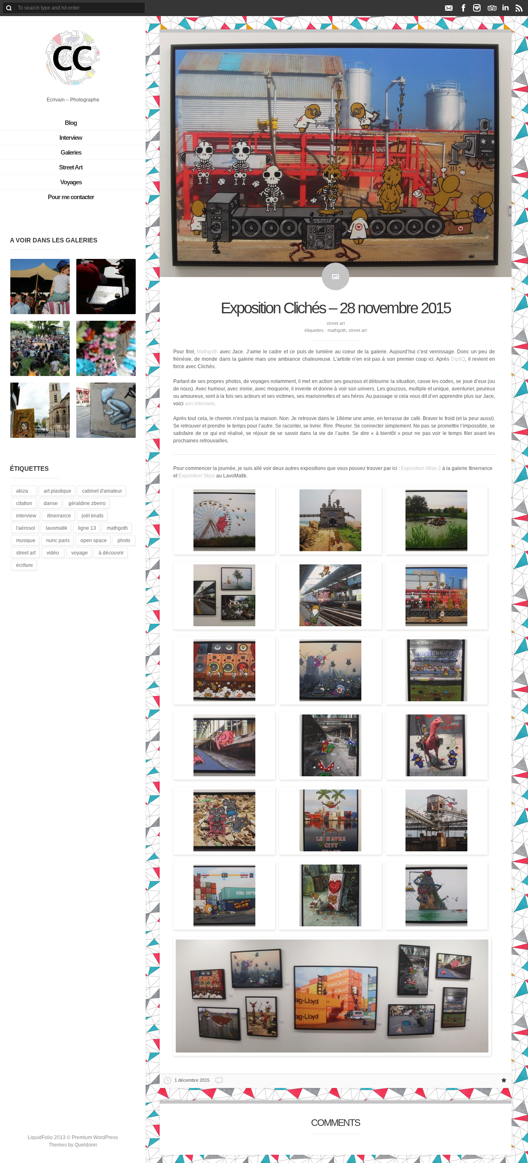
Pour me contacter (71, 196)
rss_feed (519, 7)
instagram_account (477, 7)
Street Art (70, 167)
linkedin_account (505, 7)
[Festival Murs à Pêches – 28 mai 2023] (106, 287)
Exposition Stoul (197, 476)
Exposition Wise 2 (421, 468)
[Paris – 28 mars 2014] (106, 411)
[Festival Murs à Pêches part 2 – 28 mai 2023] (40, 287)
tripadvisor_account (492, 7)
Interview (70, 137)
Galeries (71, 152)
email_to (448, 7)
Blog (71, 122)
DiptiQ (458, 359)
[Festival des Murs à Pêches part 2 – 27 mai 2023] (40, 349)
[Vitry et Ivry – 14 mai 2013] (40, 411)
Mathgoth (337, 330)
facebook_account (463, 7)
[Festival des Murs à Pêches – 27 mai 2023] (106, 349)
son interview (199, 403)
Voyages (71, 182)
